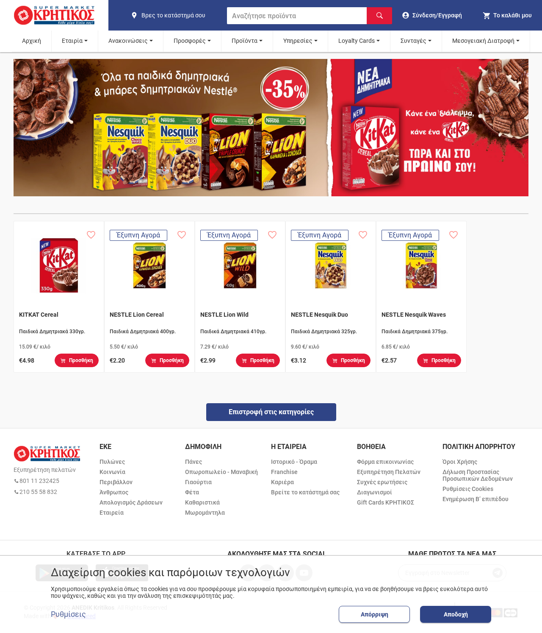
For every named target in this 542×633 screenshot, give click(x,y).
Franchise (284, 471)
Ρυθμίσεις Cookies (467, 488)
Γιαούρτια (198, 482)
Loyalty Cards (356, 40)
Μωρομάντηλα (205, 512)
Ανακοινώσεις (128, 40)
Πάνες (193, 461)
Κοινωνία (112, 471)
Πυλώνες (112, 461)
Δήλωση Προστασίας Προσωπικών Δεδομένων (477, 475)
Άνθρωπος (114, 492)
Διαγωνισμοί (374, 492)
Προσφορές (190, 40)
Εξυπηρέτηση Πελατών (388, 471)
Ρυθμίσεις (68, 614)
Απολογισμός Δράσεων (131, 502)
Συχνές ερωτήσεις (382, 482)
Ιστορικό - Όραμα (294, 461)
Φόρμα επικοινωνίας (385, 461)
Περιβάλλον (116, 482)
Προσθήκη (81, 360)
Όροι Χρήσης (459, 461)
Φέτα (192, 492)
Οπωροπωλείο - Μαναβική (221, 471)
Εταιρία (72, 40)
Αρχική (31, 40)
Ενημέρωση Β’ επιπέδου (475, 499)
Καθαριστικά (202, 502)
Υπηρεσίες (297, 40)
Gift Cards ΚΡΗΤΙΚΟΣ (385, 502)
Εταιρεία (112, 512)
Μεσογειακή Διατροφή (483, 40)
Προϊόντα (244, 40)
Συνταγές (413, 40)
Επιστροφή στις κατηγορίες (271, 412)
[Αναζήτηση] (379, 15)
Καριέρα (282, 482)
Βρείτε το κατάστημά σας (305, 492)
